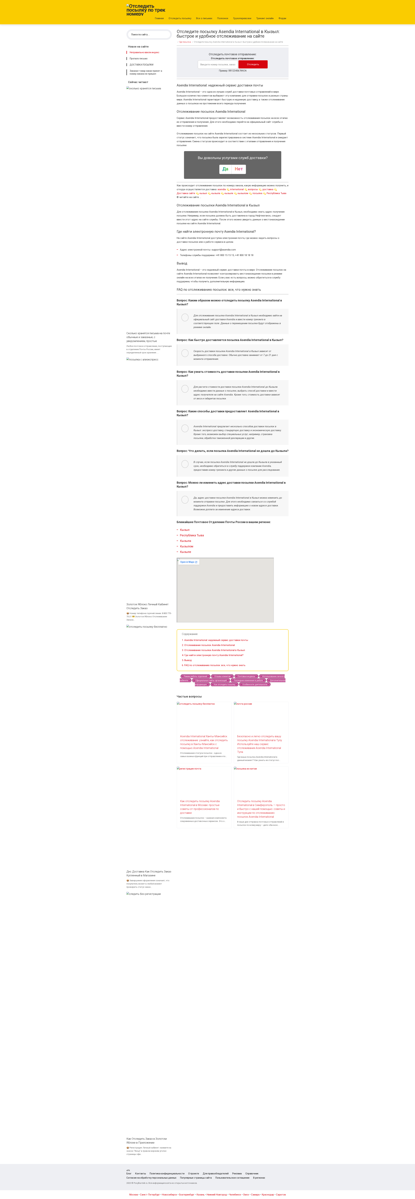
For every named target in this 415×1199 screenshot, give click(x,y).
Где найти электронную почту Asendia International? (212, 655)
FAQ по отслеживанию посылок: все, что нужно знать (213, 665)
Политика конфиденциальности (167, 1173)
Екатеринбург (186, 1194)
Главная (159, 18)
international (237, 189)
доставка (267, 189)
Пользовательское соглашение (232, 1177)
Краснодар (268, 1194)
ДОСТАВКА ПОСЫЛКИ (141, 64)
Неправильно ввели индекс (144, 52)
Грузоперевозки (242, 18)
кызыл (203, 193)
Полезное (222, 18)
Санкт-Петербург (150, 1194)
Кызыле (185, 552)
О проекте (193, 1173)
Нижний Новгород (217, 1194)
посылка (257, 193)
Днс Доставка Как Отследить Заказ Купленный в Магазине (148, 873)
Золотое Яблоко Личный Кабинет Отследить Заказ (147, 606)
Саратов (281, 1194)
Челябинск (235, 1194)
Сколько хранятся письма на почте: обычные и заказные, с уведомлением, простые (148, 337)
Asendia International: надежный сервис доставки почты (215, 640)
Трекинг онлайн (265, 18)
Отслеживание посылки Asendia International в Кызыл (213, 650)
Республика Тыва (276, 193)
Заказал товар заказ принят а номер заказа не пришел (146, 72)
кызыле (229, 193)
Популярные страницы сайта (196, 1177)
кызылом (243, 193)
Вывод (187, 660)
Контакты (140, 1173)
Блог (128, 1173)
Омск (246, 1194)
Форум (282, 18)
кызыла (215, 193)
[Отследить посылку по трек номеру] (145, 10)
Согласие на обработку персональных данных (151, 1177)
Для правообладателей (216, 1173)
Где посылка (185, 42)
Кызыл (185, 529)
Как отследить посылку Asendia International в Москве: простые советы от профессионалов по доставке (200, 806)
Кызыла (185, 541)
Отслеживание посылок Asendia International (208, 645)
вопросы (253, 189)
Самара (255, 1194)
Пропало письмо (139, 58)
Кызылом (186, 546)
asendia (222, 189)
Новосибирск (169, 1194)
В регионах (259, 1177)
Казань (200, 1194)
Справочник (251, 1173)
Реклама (237, 1173)
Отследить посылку (180, 18)
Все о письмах (204, 18)
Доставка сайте (186, 193)
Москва (133, 1194)
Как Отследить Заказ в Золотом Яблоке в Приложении (146, 1140)
